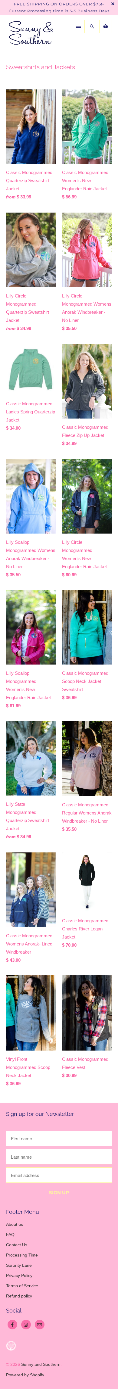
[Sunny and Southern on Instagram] (26, 1324)
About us (14, 1224)
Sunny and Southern (41, 1364)
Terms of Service (22, 1285)
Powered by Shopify (25, 1374)
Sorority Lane (19, 1265)
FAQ (10, 1234)
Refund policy (19, 1296)
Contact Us (16, 1244)
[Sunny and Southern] (31, 35)
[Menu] (78, 26)
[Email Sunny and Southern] (39, 1324)
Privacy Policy (19, 1275)
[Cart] (105, 26)
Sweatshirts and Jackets (40, 67)
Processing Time (22, 1255)
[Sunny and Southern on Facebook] (12, 1324)
